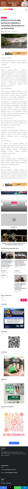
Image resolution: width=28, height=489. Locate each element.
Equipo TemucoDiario (6, 31)
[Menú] (26, 10)
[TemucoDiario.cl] (8, 9)
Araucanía (4, 17)
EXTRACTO (14, 205)
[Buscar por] (1, 10)
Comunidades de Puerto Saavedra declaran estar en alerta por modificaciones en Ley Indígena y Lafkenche (21, 262)
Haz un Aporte (14, 443)
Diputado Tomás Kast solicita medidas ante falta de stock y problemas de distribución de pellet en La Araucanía (21, 286)
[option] (14, 204)
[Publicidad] (14, 3)
